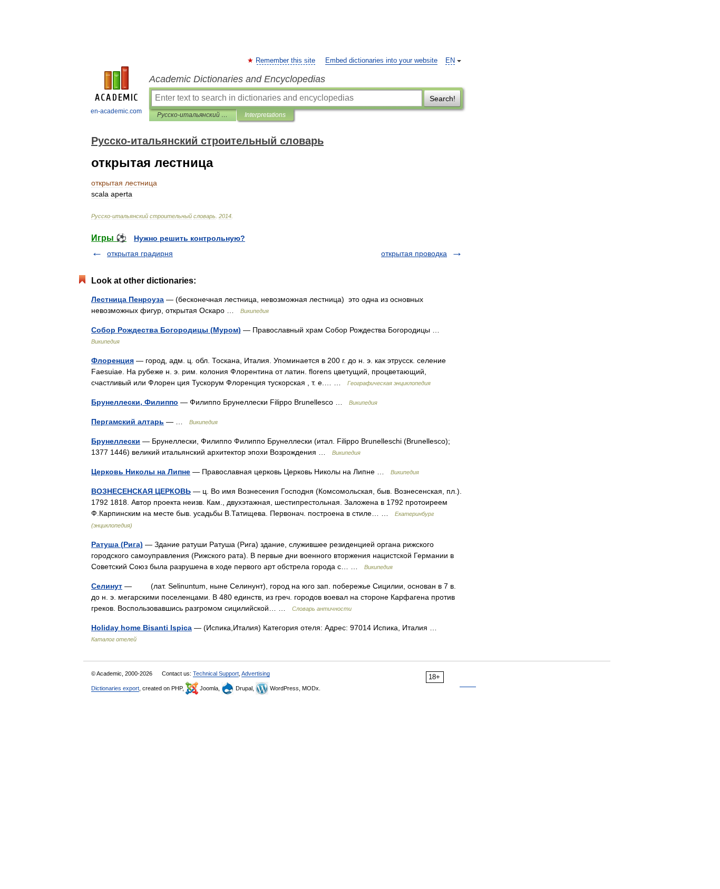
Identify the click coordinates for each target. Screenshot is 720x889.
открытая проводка (414, 253)
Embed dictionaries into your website (381, 60)
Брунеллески (115, 441)
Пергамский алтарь (127, 421)
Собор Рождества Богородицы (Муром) (166, 330)
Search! (442, 98)
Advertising (255, 673)
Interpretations (265, 115)
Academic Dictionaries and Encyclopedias (237, 79)
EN (450, 60)
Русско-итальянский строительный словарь (192, 115)
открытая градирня (140, 253)
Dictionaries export (115, 688)
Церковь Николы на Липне (140, 471)
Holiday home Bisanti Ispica (141, 627)
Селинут (106, 586)
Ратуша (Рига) (117, 544)
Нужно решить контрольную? (189, 238)
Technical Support (216, 673)
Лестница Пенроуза (127, 299)
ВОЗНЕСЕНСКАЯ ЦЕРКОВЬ (141, 491)
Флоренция (112, 360)
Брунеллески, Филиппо (134, 402)
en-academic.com (116, 111)
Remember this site (286, 60)
